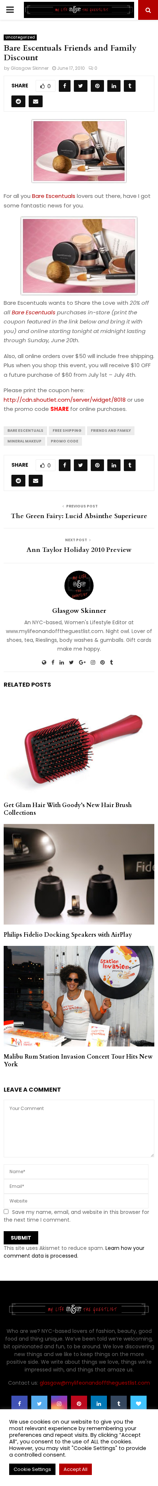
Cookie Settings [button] (32, 1469)
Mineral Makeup (24, 441)
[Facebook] (19, 1404)
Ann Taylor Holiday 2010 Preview (79, 549)
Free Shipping (67, 430)
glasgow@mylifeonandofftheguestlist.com (95, 1382)
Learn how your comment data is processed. (74, 1251)
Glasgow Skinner (30, 68)
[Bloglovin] (138, 1404)
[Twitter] (39, 1404)
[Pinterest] (79, 1404)
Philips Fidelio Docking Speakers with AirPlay (68, 935)
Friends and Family (111, 430)
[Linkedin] (99, 1404)
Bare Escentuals (53, 196)
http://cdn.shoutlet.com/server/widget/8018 (65, 400)
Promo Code (64, 441)
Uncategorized (20, 37)
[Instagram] (59, 1404)
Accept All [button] (75, 1469)
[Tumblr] (119, 1404)
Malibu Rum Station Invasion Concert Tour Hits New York (78, 1061)
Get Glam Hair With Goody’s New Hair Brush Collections (68, 809)
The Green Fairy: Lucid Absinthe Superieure (79, 516)
